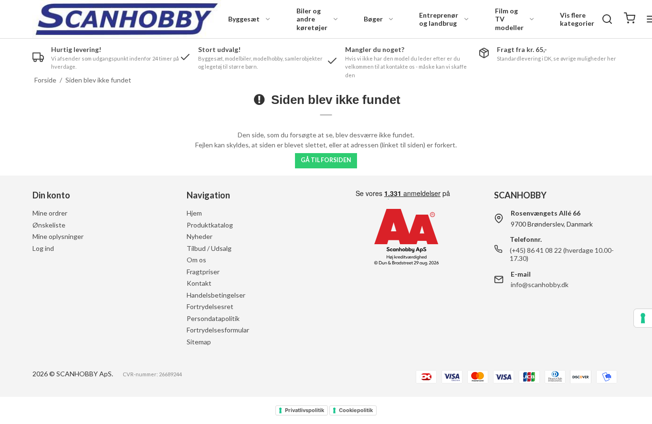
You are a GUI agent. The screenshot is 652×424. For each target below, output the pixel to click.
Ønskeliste (48, 225)
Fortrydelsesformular (218, 330)
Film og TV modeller (509, 19)
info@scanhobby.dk (539, 284)
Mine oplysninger (58, 236)
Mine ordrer (49, 213)
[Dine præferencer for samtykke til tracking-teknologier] (643, 318)
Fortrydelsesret (210, 306)
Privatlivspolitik (304, 410)
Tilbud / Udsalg (209, 248)
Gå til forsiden (326, 160)
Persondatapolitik (213, 318)
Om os (196, 260)
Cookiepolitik (356, 410)
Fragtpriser (203, 272)
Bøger (373, 19)
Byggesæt (244, 19)
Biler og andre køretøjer (311, 19)
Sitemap (199, 342)
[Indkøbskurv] (629, 19)
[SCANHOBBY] (126, 19)
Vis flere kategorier (577, 19)
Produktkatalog (210, 225)
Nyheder (199, 236)
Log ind (43, 248)
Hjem (194, 213)
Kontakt (199, 283)
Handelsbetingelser (216, 295)
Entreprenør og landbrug (438, 19)
